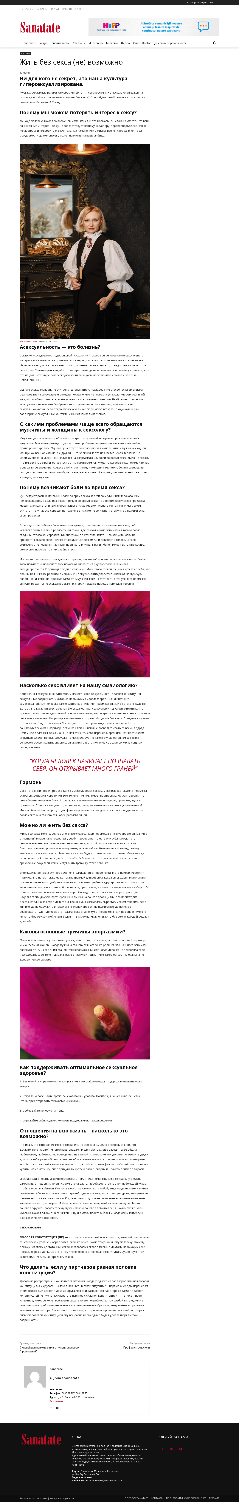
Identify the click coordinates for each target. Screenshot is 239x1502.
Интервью (25, 53)
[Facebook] (51, 1407)
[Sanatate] (35, 1388)
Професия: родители (136, 1347)
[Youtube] (180, 1449)
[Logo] (50, 27)
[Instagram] (57, 1407)
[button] (214, 42)
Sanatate (56, 1369)
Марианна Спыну (28, 341)
